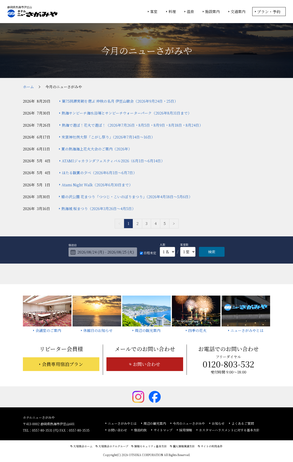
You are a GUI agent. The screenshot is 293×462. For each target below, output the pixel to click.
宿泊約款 (140, 430)
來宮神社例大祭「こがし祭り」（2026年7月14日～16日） (108, 137)
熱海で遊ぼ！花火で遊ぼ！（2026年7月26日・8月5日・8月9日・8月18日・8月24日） (132, 125)
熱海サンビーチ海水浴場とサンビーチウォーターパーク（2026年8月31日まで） (126, 113)
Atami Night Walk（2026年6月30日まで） (97, 184)
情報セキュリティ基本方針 (150, 446)
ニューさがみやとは (122, 423)
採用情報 (185, 430)
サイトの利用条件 (211, 446)
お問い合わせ (146, 364)
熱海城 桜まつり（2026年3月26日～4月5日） (98, 208)
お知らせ (218, 423)
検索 (211, 251)
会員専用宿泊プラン (62, 364)
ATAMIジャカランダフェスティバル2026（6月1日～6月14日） (113, 160)
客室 (153, 11)
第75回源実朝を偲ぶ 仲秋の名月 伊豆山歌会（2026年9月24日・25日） (120, 101)
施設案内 (212, 11)
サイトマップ (163, 430)
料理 (172, 11)
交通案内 (238, 11)
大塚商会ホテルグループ (113, 446)
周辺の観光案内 (155, 423)
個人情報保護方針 (184, 446)
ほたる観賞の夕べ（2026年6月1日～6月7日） (99, 172)
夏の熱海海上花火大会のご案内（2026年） (96, 149)
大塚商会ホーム (82, 446)
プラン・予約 (268, 11)
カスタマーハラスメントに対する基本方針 (229, 430)
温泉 (190, 11)
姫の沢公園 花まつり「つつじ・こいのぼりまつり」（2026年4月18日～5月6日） (126, 196)
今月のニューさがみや (189, 423)
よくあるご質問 (242, 423)
